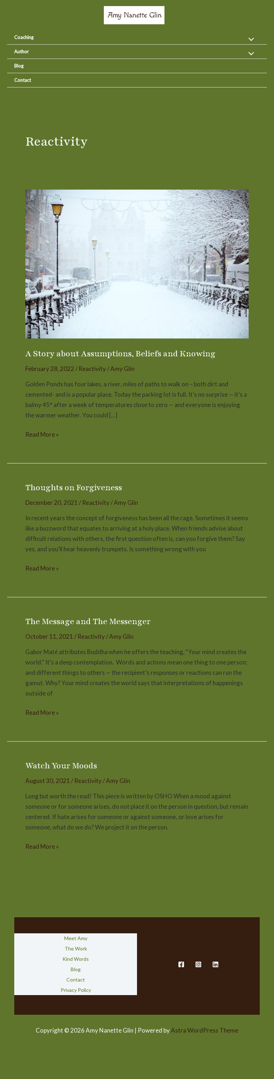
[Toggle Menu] (249, 39)
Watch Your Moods (61, 765)
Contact (22, 80)
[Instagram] (198, 964)
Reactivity (92, 368)
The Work (76, 948)
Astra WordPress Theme (204, 1030)
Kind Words (75, 959)
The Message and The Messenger (88, 621)
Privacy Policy (76, 990)
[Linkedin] (215, 964)
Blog (19, 66)
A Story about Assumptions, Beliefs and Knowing (120, 353)
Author (21, 51)
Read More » (42, 435)
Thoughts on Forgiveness (73, 487)
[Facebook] (181, 964)
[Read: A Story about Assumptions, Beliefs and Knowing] (137, 263)
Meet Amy (75, 938)
